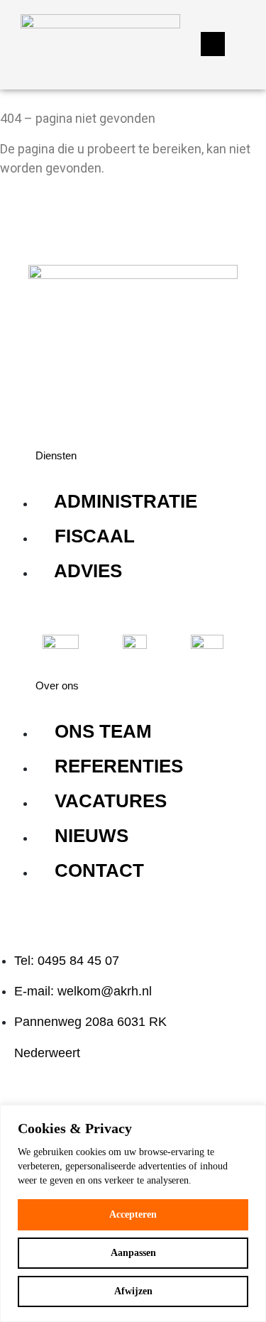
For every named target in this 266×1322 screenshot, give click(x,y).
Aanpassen (133, 1252)
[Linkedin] (53, 397)
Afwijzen (133, 1291)
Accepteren (133, 1214)
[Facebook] (95, 397)
